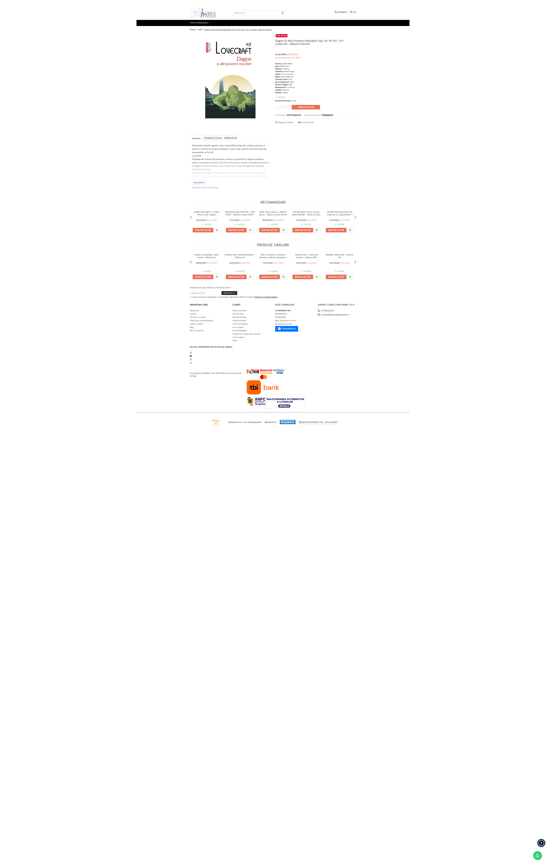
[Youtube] (191, 356)
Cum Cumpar (238, 313)
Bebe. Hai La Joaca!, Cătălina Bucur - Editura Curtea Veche (273, 213)
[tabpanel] (230, 75)
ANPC (234, 340)
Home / (193, 29)
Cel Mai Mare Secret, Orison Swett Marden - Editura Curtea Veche (306, 213)
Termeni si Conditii (197, 317)
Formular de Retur (240, 324)
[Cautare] (282, 13)
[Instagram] (191, 362)
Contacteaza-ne (288, 329)
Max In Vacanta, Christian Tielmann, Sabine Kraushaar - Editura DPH (273, 256)
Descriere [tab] (196, 138)
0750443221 (327, 310)
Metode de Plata (239, 317)
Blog (192, 327)
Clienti (236, 304)
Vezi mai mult (199, 183)
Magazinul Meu (199, 304)
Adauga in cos (306, 107)
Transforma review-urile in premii (246, 334)
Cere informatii (307, 122)
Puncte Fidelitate (239, 330)
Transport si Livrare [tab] (213, 138)
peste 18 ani (287, 63)
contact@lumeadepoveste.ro (335, 314)
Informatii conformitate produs (205, 187)
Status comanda (239, 310)
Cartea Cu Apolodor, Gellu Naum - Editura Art (206, 256)
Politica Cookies (196, 324)
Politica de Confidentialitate (265, 297)
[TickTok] (191, 359)
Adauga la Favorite (285, 122)
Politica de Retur (239, 320)
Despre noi (194, 310)
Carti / (201, 29)
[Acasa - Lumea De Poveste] (204, 13)
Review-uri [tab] (230, 138)
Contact (193, 313)
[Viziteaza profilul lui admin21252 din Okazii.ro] (216, 422)
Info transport (238, 337)
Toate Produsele (199, 22)
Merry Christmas (197, 330)
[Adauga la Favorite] (217, 230)
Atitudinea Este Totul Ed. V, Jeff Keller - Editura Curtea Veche (239, 213)
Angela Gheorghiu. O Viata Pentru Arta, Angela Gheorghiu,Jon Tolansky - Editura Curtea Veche (206, 213)
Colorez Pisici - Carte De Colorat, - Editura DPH (306, 256)
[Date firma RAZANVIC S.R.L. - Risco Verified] (318, 422)
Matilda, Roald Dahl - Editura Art (339, 256)
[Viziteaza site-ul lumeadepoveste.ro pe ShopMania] (288, 422)
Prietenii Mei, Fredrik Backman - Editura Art (240, 256)
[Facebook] (191, 352)
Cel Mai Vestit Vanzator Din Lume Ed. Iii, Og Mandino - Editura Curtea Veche (339, 213)
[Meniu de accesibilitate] (541, 843)
